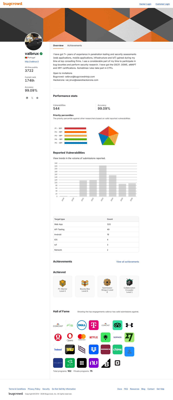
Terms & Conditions (17, 389)
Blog (143, 389)
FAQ (126, 389)
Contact (150, 389)
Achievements (74, 45)
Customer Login (163, 4)
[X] (32, 98)
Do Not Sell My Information (64, 389)
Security (46, 389)
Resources (134, 389)
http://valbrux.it (32, 61)
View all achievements (127, 261)
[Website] (37, 98)
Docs (119, 389)
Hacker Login (145, 4)
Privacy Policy (34, 389)
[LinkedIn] (27, 98)
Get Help (160, 389)
